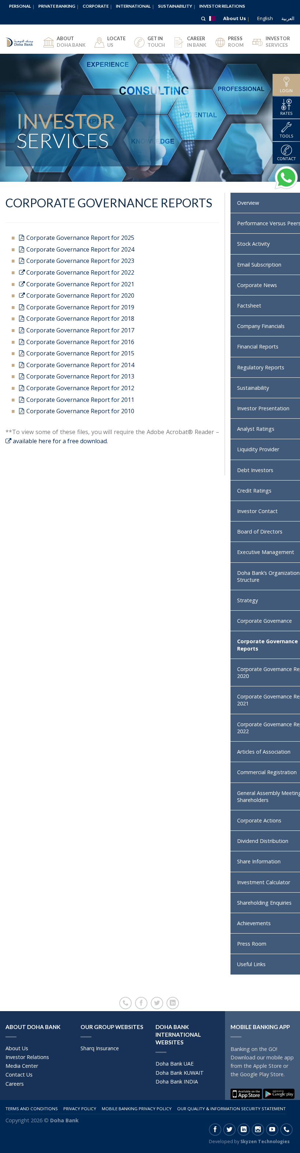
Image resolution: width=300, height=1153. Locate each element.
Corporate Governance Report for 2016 (79, 342)
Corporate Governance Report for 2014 (79, 365)
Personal (20, 6)
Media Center (21, 1065)
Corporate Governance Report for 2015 (79, 353)
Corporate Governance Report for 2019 (79, 307)
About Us (234, 18)
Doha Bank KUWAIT (179, 1072)
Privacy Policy (79, 1108)
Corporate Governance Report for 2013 (79, 376)
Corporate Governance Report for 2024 (79, 249)
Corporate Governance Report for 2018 (79, 318)
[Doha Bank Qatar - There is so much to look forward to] (19, 39)
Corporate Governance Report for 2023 (79, 261)
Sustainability (175, 6)
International (133, 6)
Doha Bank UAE (174, 1063)
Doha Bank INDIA (176, 1081)
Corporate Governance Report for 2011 (79, 400)
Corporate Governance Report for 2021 (79, 284)
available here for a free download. (59, 441)
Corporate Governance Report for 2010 (79, 411)
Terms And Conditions (31, 1108)
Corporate (96, 6)
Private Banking (56, 6)
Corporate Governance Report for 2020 (79, 295)
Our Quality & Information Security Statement (231, 1108)
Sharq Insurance (99, 1048)
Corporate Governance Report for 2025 (79, 238)
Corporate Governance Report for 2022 (79, 272)
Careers (14, 1083)
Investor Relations (222, 6)
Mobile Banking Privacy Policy (137, 1108)
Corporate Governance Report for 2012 (79, 388)
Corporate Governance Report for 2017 (79, 330)
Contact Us (19, 1074)
